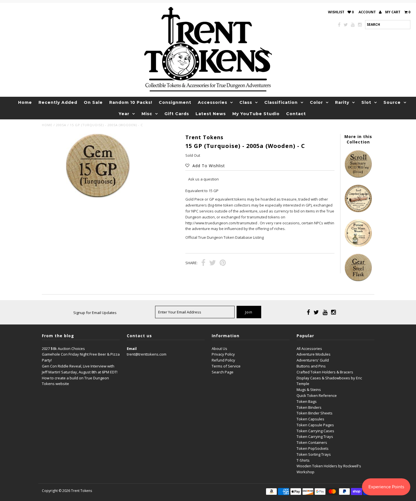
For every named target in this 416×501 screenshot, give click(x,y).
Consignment (175, 102)
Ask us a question (203, 179)
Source (392, 102)
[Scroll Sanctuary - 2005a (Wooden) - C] (358, 176)
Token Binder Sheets (315, 413)
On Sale (93, 102)
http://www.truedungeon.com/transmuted (221, 222)
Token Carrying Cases (315, 430)
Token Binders (309, 407)
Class (245, 102)
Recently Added (57, 102)
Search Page (222, 372)
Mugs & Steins (309, 389)
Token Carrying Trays (315, 436)
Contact (296, 113)
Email (132, 348)
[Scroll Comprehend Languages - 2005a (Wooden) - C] (358, 210)
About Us (219, 348)
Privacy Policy (223, 354)
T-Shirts (303, 460)
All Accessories (309, 348)
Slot (366, 102)
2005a (61, 125)
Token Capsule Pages (315, 424)
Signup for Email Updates (95, 312)
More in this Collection (358, 139)
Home (25, 102)
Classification (281, 102)
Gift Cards (176, 113)
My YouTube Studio (256, 113)
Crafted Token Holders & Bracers (325, 372)
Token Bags (307, 401)
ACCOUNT (368, 12)
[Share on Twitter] (212, 263)
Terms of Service (226, 366)
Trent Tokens (81, 490)
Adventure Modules (314, 354)
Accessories (212, 102)
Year (124, 113)
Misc (146, 113)
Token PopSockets (313, 448)
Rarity (342, 102)
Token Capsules (310, 419)
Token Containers (312, 442)
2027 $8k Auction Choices (63, 348)
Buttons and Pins (311, 366)
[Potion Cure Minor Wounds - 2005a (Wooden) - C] (358, 245)
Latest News (211, 113)
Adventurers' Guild (313, 360)
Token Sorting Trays (314, 454)
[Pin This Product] (223, 263)
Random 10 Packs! (130, 102)
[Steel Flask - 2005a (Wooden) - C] (358, 279)
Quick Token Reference (317, 395)
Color (316, 102)
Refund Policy (223, 360)
